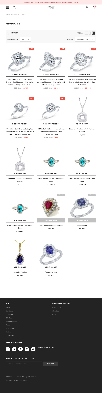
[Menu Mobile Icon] (7, 7)
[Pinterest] (27, 349)
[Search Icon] (14, 7)
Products (15, 14)
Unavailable (51, 220)
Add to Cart (82, 124)
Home (8, 14)
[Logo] (51, 7)
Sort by (70, 39)
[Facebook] (8, 349)
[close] (95, 2)
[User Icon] (87, 7)
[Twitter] (14, 349)
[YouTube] (33, 349)
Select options (20, 74)
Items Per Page (12, 39)
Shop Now (73, 2)
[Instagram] (20, 349)
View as (80, 33)
